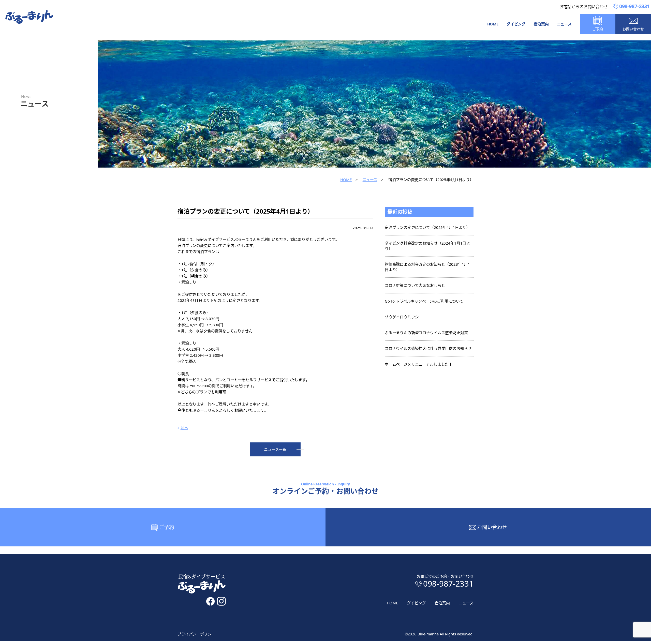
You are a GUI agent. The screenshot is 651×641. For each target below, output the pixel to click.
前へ (184, 427)
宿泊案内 (541, 23)
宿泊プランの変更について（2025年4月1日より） (427, 227)
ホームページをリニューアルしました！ (418, 364)
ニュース (564, 23)
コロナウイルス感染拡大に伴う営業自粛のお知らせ (428, 348)
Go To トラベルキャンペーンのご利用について (424, 301)
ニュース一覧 (275, 449)
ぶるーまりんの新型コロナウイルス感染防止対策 (426, 332)
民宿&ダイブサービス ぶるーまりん (29, 17)
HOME (492, 23)
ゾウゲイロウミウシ (402, 316)
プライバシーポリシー (196, 633)
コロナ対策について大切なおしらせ (415, 285)
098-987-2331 (448, 583)
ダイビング (516, 23)
